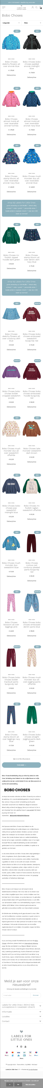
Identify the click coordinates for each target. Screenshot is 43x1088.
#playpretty (13, 815)
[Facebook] (17, 1046)
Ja (9, 1084)
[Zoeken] (36, 7)
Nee (18, 1084)
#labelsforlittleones (23, 815)
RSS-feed (34, 1064)
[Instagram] (21, 1046)
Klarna (20, 807)
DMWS (29, 1064)
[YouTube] (25, 1046)
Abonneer (36, 995)
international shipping (31, 943)
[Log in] (33, 7)
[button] (3, 7)
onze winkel (30, 810)
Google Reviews (33, 1069)
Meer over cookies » (30, 1084)
